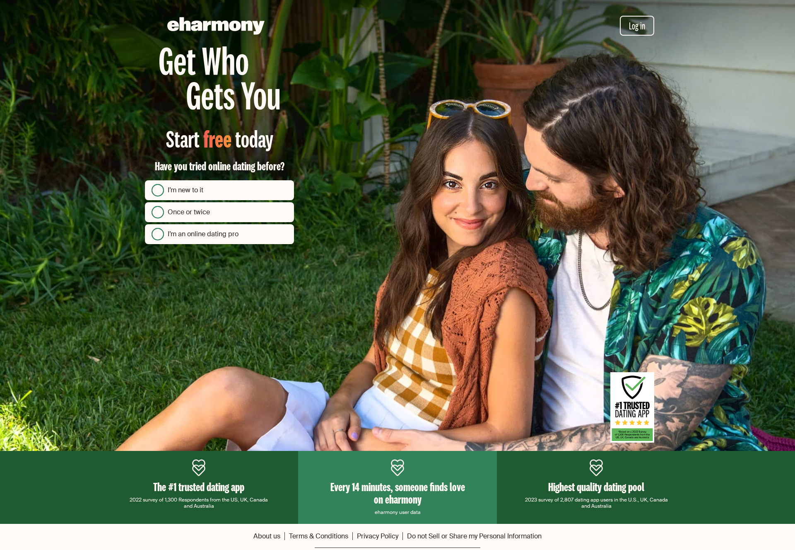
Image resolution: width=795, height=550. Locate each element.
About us (266, 536)
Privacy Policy (377, 536)
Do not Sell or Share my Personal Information (474, 536)
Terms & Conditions (318, 536)
